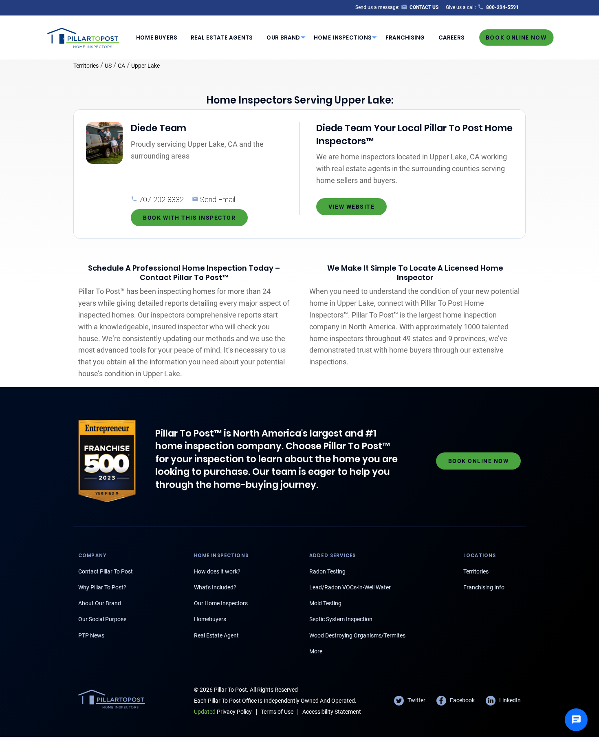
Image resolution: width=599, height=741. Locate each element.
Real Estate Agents (222, 38)
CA (121, 65)
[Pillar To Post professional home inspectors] (83, 36)
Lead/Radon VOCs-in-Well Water (350, 587)
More (315, 651)
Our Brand (283, 38)
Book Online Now (516, 37)
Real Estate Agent (216, 635)
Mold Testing (325, 603)
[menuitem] (156, 37)
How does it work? (217, 571)
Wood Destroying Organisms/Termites (357, 635)
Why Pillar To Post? (102, 587)
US (108, 65)
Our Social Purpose (102, 619)
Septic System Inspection (340, 619)
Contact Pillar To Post (105, 571)
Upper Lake (145, 65)
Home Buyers (156, 38)
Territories (86, 65)
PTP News (91, 635)
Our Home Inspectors (221, 603)
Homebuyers (210, 619)
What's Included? (215, 587)
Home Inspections (343, 38)
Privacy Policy (223, 711)
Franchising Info (483, 587)
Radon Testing (327, 571)
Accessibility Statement (331, 711)
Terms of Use (277, 711)
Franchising (405, 38)
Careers (451, 38)
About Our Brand (99, 603)
